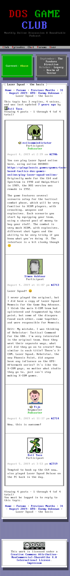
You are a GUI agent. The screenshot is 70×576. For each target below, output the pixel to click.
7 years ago (47, 104)
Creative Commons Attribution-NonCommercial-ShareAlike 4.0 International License (34, 557)
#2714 (55, 418)
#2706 (54, 154)
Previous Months (43, 90)
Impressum (34, 563)
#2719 (54, 463)
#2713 (55, 285)
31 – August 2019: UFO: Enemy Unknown (35, 92)
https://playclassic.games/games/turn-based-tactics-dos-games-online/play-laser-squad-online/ (37, 171)
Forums (21, 90)
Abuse (24, 65)
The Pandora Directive (53, 61)
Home (8, 90)
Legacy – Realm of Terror (53, 70)
